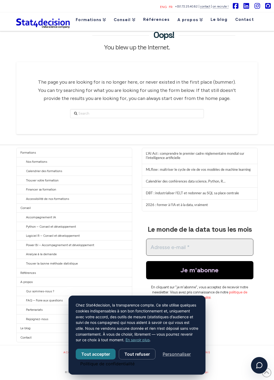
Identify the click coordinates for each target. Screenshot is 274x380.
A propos (26, 282)
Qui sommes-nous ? (40, 291)
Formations (28, 152)
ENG (163, 7)
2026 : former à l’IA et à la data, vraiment (177, 205)
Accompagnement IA (41, 217)
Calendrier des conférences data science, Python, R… (186, 181)
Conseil (25, 208)
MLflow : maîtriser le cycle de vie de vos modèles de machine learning (198, 170)
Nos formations (36, 162)
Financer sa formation (41, 189)
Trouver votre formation (42, 180)
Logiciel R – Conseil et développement (53, 236)
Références (28, 273)
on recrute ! (221, 6)
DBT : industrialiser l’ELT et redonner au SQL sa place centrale (192, 193)
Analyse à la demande (41, 254)
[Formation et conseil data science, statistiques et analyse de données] (43, 21)
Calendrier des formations (44, 171)
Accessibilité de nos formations (47, 199)
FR (171, 7)
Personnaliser (177, 354)
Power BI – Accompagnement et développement (60, 245)
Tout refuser (137, 354)
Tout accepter (95, 354)
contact (205, 6)
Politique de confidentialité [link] (107, 363)
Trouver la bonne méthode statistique (52, 263)
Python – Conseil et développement (51, 226)
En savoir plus (137, 340)
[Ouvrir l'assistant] (259, 365)
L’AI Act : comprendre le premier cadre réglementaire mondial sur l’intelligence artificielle (195, 156)
